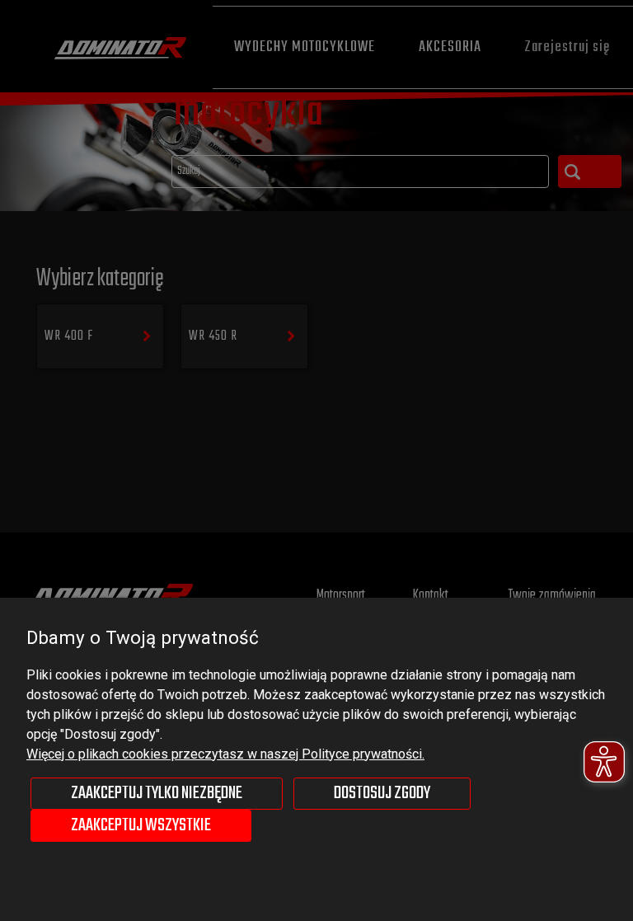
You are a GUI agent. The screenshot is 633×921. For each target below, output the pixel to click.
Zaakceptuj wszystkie (141, 825)
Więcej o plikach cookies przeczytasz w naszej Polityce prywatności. (225, 754)
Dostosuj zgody (382, 793)
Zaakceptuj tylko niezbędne (156, 793)
